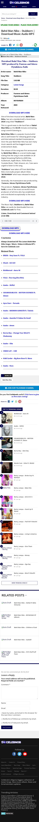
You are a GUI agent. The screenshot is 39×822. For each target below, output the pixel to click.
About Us (3, 762)
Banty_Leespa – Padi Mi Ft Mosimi (25, 522)
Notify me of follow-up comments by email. (19, 719)
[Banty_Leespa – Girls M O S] (7, 501)
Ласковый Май (24, 797)
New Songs (17, 765)
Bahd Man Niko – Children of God (25, 627)
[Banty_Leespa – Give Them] (7, 549)
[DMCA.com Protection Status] (19, 813)
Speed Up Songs (17, 768)
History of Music (5, 768)
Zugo (3, 796)
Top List (9, 771)
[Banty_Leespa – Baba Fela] (7, 490)
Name (3, 703)
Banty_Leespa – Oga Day (22, 564)
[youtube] (25, 754)
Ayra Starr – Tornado (11, 303)
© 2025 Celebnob (6, 774)
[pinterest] (21, 44)
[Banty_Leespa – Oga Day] (7, 567)
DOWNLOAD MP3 (10, 228)
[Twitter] (13, 44)
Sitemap (16, 771)
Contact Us (12, 762)
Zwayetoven (11, 802)
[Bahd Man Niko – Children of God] (7, 630)
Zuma (23, 803)
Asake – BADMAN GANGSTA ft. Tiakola (18, 311)
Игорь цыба (23, 805)
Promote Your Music (30, 768)
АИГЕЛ (16, 803)
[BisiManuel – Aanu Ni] (7, 418)
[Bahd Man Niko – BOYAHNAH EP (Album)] (7, 618)
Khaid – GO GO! (9, 263)
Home (4, 6)
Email (3, 708)
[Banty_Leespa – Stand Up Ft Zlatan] (7, 513)
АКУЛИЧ (12, 805)
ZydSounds (5, 800)
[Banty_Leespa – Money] (7, 558)
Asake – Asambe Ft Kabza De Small (17, 318)
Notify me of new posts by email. (15, 723)
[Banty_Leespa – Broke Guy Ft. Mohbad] (7, 480)
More (34, 6)
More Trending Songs (19, 583)
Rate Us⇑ (24, 771)
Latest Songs (19, 85)
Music (14, 6)
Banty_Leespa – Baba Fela (22, 488)
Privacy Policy (21, 762)
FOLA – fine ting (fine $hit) (13, 278)
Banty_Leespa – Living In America (25, 534)
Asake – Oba (8, 343)
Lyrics (34, 765)
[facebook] (14, 754)
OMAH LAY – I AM (10, 351)
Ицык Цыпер (16, 807)
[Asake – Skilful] (7, 430)
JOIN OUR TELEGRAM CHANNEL (20, 49)
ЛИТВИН (31, 800)
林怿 (24, 800)
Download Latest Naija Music (15, 18)
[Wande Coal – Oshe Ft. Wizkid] (7, 467)
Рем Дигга (26, 799)
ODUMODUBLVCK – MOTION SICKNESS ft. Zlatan (23, 439)
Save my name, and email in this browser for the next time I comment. (19, 714)
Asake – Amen (8, 325)
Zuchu (20, 802)
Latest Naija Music (6, 765)
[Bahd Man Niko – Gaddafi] (7, 642)
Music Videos (26, 765)
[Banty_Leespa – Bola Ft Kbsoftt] (7, 576)
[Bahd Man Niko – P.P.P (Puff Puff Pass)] (7, 654)
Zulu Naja (5, 807)
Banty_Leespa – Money (22, 555)
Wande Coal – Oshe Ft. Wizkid (24, 463)
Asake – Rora (8, 366)
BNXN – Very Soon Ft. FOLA (14, 255)
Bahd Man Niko (7, 380)
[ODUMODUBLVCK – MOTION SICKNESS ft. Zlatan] (7, 442)
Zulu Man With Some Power (17, 809)
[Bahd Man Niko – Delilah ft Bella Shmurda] (7, 605)
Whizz (6, 38)
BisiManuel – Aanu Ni (11, 270)
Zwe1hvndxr (16, 800)
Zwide (3, 797)
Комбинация (6, 803)
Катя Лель (12, 797)
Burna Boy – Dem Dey (21, 451)
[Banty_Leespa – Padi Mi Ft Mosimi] (7, 526)
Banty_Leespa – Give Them (23, 546)
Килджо (26, 807)
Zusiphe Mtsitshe (8, 799)
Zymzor (30, 803)
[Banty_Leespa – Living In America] (7, 538)
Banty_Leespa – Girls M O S (23, 497)
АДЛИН (4, 805)
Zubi (3, 802)
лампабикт (11, 796)
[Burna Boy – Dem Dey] (7, 455)
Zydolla (32, 805)
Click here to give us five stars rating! (25, 395)
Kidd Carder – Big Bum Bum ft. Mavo (17, 358)
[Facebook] (10, 44)
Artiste (24, 6)
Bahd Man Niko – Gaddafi (22, 640)
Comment (5, 685)
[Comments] (35, 44)
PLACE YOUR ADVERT (29, 25)
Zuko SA (27, 802)
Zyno (18, 799)
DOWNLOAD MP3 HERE (19, 113)
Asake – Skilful (9, 285)
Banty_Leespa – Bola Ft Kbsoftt (24, 573)
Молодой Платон (25, 796)
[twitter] (20, 754)
